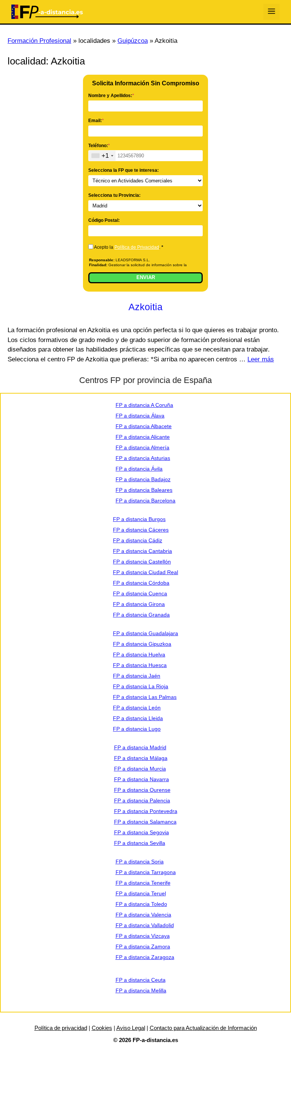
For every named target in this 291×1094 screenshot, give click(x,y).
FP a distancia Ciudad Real (145, 572)
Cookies (102, 1028)
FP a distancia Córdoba (141, 583)
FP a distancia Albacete (144, 426)
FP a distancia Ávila (139, 469)
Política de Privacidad (136, 247)
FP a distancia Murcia (140, 769)
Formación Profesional (39, 40)
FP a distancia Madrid (140, 747)
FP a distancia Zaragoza (145, 957)
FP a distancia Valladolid (145, 925)
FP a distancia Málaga (140, 758)
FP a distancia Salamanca (145, 822)
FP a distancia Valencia (143, 915)
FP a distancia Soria (140, 862)
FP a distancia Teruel (141, 893)
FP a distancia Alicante (143, 437)
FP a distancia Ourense (142, 790)
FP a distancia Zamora (143, 946)
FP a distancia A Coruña (144, 405)
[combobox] (102, 156)
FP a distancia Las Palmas (145, 697)
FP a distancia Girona (139, 604)
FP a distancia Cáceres (141, 530)
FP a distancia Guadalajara (145, 633)
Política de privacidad (60, 1028)
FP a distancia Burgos (139, 519)
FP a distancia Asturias (143, 458)
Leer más (260, 359)
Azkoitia (145, 306)
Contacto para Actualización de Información (203, 1028)
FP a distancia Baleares (144, 490)
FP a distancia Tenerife (143, 883)
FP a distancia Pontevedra (145, 811)
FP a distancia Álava (140, 416)
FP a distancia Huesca (140, 665)
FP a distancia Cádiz (137, 540)
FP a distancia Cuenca (140, 593)
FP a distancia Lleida (138, 718)
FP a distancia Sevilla (139, 843)
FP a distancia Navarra (141, 779)
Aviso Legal (130, 1028)
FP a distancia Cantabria (142, 551)
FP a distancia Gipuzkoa (142, 644)
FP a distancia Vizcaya (143, 936)
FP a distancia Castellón (142, 562)
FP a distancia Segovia (141, 832)
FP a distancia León (137, 708)
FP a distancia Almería (142, 447)
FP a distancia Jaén (136, 676)
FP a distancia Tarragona (146, 872)
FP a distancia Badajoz (143, 479)
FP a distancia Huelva (139, 654)
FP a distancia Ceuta (141, 980)
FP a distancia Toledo (141, 904)
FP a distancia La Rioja (140, 686)
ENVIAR (145, 277)
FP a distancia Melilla (141, 990)
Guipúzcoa (132, 40)
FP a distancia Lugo (137, 729)
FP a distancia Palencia (142, 800)
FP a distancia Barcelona (145, 501)
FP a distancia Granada (141, 615)
